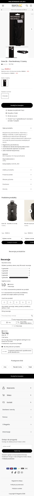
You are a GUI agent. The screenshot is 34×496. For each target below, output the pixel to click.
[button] (31, 29)
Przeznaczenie (8, 175)
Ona (5, 367)
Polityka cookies (17, 488)
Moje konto (11, 388)
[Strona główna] (17, 5)
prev (2, 10)
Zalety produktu (8, 170)
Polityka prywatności (8, 458)
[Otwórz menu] (3, 6)
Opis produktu (8, 128)
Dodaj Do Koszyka (17, 105)
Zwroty (5, 189)
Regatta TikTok (15, 472)
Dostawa (6, 184)
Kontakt (9, 402)
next (32, 10)
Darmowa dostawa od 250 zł (17, 10)
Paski (30, 367)
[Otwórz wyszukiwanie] (27, 6)
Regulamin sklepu (17, 481)
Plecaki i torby (17, 367)
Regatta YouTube (22, 472)
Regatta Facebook (12, 472)
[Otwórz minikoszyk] (31, 6)
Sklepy (9, 395)
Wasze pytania (8, 179)
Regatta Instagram (19, 472)
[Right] (30, 211)
